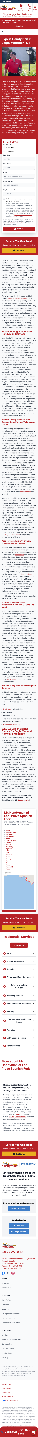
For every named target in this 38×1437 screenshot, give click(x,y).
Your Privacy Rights (11, 1400)
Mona (8, 861)
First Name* (7, 155)
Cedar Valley (10, 836)
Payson (8, 865)
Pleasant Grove (11, 867)
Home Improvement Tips (11, 1340)
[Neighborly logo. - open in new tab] (6, 1)
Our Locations (7, 1344)
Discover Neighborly (18, 1208)
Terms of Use (6, 1384)
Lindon (8, 853)
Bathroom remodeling (11, 724)
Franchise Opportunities (11, 1323)
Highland (9, 849)
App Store (20, 1225)
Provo (8, 869)
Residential (10, 147)
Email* (5, 172)
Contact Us (6, 1305)
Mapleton (9, 855)
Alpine (8, 830)
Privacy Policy (21, 223)
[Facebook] (3, 1273)
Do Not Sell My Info (8, 1396)
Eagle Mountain (11, 840)
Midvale (8, 857)
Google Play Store (20, 1232)
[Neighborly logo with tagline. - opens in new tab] (28, 1164)
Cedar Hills (9, 834)
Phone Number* (8, 181)
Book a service (23, 800)
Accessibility (6, 1392)
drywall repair (25, 492)
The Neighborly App (9, 1318)
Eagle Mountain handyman (18, 298)
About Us (5, 1309)
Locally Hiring (7, 1353)
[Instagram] (13, 1273)
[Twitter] (8, 1273)
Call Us (29, 9)
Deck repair (7, 709)
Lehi (7, 851)
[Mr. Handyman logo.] (10, 1165)
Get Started (21, 9)
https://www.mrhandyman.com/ (23, 215)
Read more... (9, 873)
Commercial (10, 151)
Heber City (9, 847)
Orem (8, 863)
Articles (4, 1335)
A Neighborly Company (11, 1314)
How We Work (7, 1300)
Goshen (8, 845)
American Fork (11, 832)
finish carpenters (13, 679)
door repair (19, 555)
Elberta (8, 843)
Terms (12, 223)
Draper (8, 838)
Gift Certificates (8, 1349)
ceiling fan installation (11, 534)
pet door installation (25, 574)
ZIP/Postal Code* (9, 190)
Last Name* (7, 164)
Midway (8, 859)
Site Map (5, 1358)
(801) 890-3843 (13, 1251)
